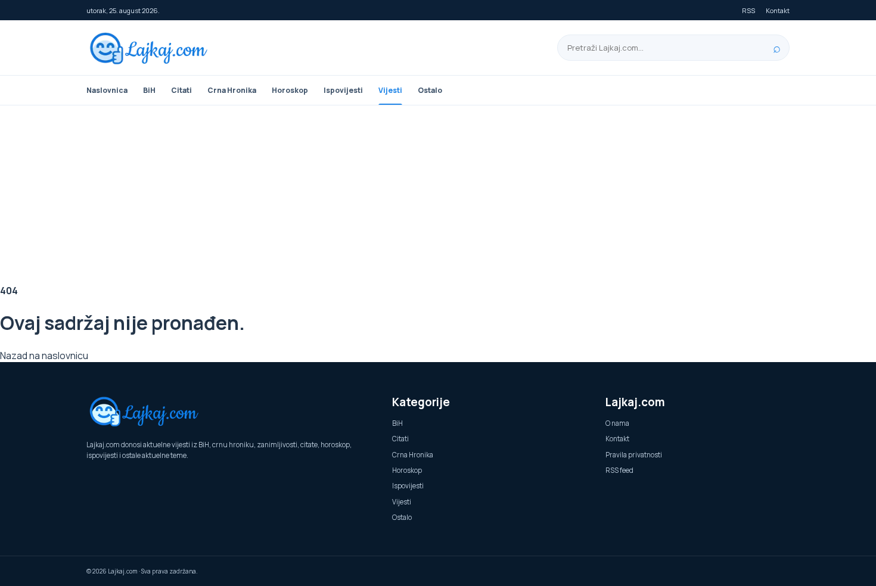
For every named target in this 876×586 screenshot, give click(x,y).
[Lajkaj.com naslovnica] (152, 48)
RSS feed (619, 470)
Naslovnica (107, 90)
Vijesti (390, 90)
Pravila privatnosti (633, 454)
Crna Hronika (231, 90)
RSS (748, 10)
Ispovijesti (343, 90)
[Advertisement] (438, 194)
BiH (149, 90)
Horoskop (290, 90)
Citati (181, 90)
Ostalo (430, 90)
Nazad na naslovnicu (44, 355)
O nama (617, 423)
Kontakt (778, 10)
